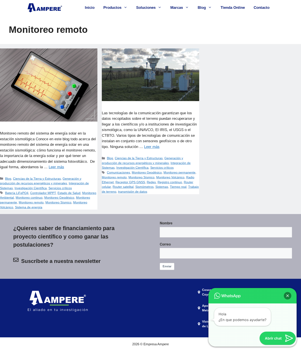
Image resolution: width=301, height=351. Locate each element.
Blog (202, 8)
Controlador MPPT (43, 193)
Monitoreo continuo (29, 197)
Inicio (90, 8)
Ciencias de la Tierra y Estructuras (37, 178)
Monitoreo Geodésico (59, 197)
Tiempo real (178, 186)
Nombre (166, 223)
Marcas (176, 8)
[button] (287, 295)
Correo (165, 244)
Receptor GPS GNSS (130, 182)
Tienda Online (233, 8)
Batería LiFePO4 (16, 193)
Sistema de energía (28, 207)
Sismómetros (144, 186)
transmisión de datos (132, 191)
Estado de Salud (69, 193)
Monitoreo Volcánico (170, 177)
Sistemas (161, 186)
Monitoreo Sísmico (58, 202)
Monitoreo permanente (179, 172)
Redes (151, 182)
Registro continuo (170, 182)
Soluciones (146, 8)
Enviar (167, 266)
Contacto (261, 8)
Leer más (56, 167)
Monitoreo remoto (31, 202)
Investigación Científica (31, 188)
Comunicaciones (118, 172)
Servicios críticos (60, 188)
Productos (112, 8)
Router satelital (123, 186)
